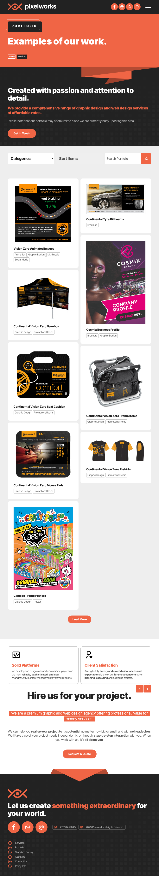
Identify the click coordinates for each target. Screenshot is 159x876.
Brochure (92, 224)
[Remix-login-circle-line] (137, 6)
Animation (20, 254)
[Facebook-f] (114, 6)
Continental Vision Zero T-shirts (108, 469)
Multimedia (53, 254)
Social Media (21, 259)
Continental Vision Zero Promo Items (111, 416)
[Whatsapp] (129, 6)
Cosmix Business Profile (103, 329)
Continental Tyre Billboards (105, 219)
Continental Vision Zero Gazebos (36, 326)
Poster (37, 601)
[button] (79, 619)
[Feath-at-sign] (121, 6)
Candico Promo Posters (30, 596)
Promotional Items (43, 332)
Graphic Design (36, 254)
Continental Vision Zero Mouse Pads (38, 485)
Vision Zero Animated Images (34, 248)
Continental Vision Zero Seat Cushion (39, 406)
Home (12, 56)
